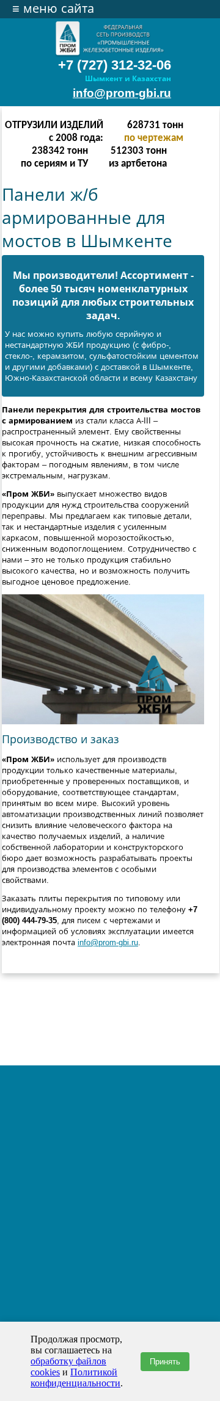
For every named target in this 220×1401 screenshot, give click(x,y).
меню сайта (53, 8)
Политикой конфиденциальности (75, 1377)
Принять (165, 1361)
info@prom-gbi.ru (122, 93)
